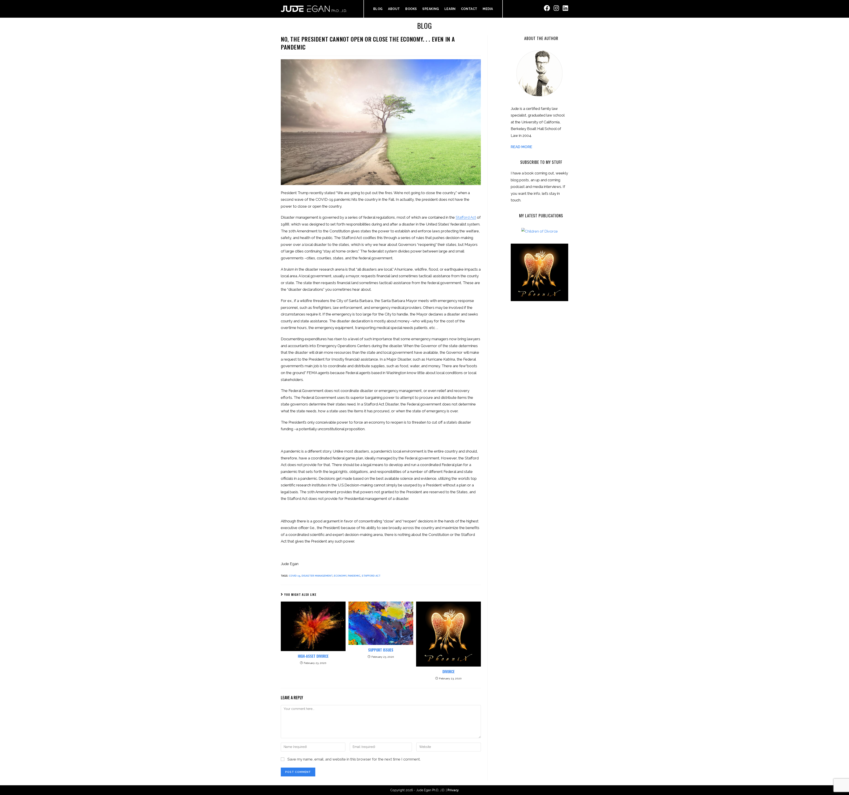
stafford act (371, 575)
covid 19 (294, 575)
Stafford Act (466, 217)
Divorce (448, 671)
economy (340, 575)
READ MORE (521, 147)
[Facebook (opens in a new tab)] (547, 8)
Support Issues (380, 650)
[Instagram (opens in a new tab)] (556, 8)
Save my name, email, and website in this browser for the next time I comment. (354, 759)
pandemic (354, 575)
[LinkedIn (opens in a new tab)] (565, 8)
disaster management (317, 575)
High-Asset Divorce (313, 656)
